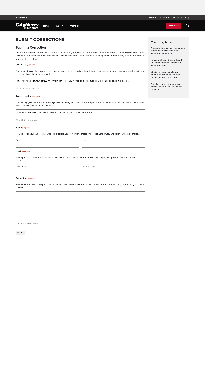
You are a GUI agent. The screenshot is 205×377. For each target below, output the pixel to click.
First (18, 140)
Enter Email (21, 166)
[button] (152, 17)
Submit (20, 232)
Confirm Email (88, 166)
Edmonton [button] (20, 18)
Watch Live (173, 26)
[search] (187, 26)
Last (84, 140)
